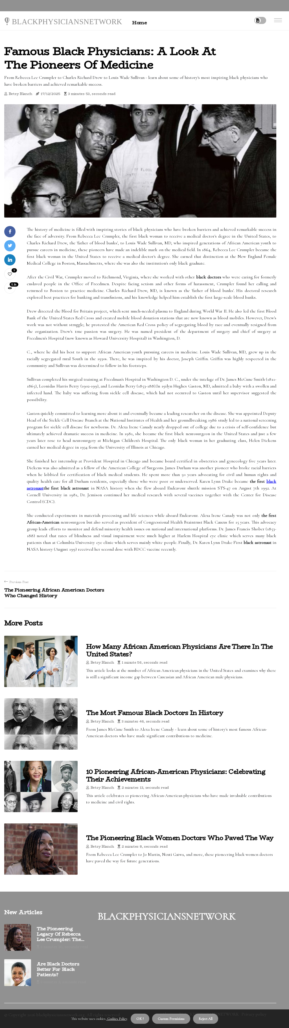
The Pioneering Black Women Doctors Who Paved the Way (179, 838)
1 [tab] (140, 210)
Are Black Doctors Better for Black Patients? (58, 969)
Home (139, 22)
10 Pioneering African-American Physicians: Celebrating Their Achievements (175, 775)
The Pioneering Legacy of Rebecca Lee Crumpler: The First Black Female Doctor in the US (59, 934)
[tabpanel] (140, 161)
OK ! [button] (140, 1018)
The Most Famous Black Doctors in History (154, 712)
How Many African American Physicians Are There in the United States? (179, 650)
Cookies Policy (116, 1018)
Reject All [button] (206, 1018)
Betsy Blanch (20, 93)
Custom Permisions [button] (171, 1018)
